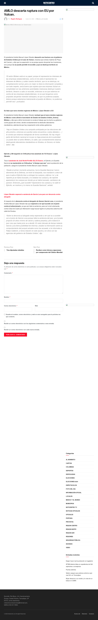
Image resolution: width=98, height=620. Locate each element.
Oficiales (69, 514)
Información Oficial (73, 493)
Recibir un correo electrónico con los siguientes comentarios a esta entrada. (29, 323)
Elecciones (70, 478)
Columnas (70, 467)
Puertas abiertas (71, 570)
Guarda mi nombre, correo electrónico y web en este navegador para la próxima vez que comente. (33, 315)
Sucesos (69, 544)
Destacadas (70, 474)
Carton (69, 463)
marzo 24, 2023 (30, 19)
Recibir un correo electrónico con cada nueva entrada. (22, 330)
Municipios (70, 503)
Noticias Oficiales (73, 511)
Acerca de (77, 614)
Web (36, 306)
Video (68, 547)
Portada (69, 518)
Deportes (69, 471)
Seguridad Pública (73, 540)
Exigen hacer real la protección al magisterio (79, 561)
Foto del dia (71, 489)
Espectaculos (71, 485)
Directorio (84, 614)
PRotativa (69, 522)
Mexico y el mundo (42, 19)
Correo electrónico (11, 306)
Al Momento (70, 460)
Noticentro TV (71, 507)
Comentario (8, 273)
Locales (69, 496)
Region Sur (70, 533)
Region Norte (71, 529)
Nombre (7, 297)
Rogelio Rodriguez (16, 19)
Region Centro (71, 525)
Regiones (69, 536)
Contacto (91, 614)
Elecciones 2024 (72, 481)
